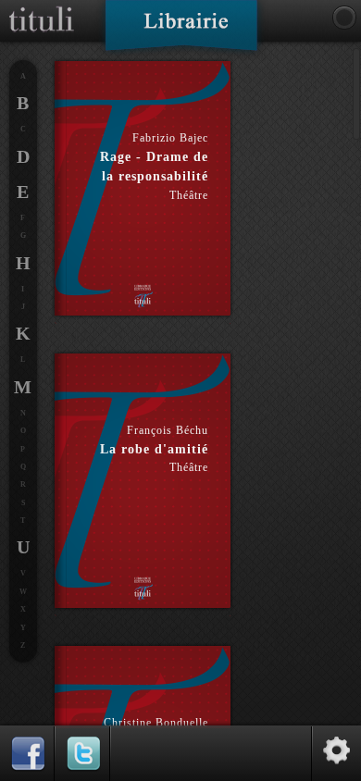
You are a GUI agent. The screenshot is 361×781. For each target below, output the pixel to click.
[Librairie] (181, 31)
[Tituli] (41, 7)
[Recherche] (344, 18)
